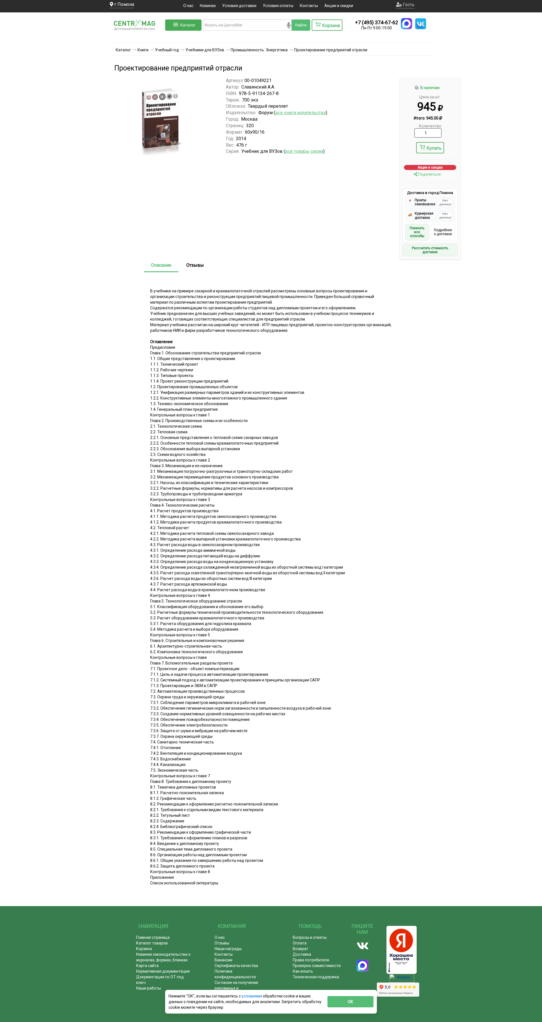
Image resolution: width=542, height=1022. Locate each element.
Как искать (303, 971)
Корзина (144, 948)
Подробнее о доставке (443, 232)
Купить (434, 148)
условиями (252, 996)
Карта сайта (147, 965)
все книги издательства (300, 112)
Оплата (300, 943)
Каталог (188, 25)
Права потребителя (311, 960)
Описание (161, 265)
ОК (350, 1001)
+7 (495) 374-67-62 (376, 22)
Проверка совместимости (317, 965)
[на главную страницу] (137, 36)
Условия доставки (239, 5)
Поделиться (429, 174)
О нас (188, 5)
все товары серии (304, 151)
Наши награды (228, 948)
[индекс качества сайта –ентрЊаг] (401, 980)
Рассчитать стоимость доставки (430, 250)
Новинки (208, 5)
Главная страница (153, 937)
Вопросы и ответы (310, 937)
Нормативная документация (163, 971)
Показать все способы (417, 232)
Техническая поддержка (316, 977)
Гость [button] (408, 4)
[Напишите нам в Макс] (406, 23)
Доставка (302, 954)
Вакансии (223, 960)
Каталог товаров (152, 943)
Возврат (300, 948)
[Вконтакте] (362, 946)
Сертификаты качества (236, 965)
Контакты (309, 5)
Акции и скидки (338, 5)
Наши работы (148, 988)
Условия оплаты (278, 5)
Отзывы (195, 265)
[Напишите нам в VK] (420, 23)
